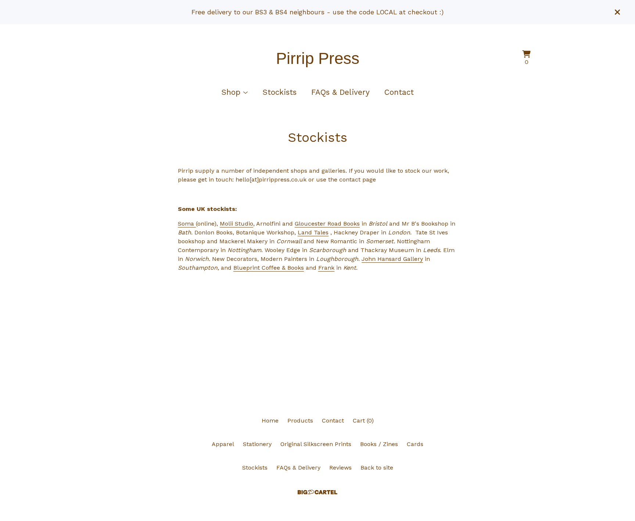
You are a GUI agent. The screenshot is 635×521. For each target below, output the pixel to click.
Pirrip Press (317, 58)
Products (300, 420)
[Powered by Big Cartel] (317, 492)
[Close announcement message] (617, 12)
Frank (326, 267)
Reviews (340, 467)
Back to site (376, 467)
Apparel (223, 444)
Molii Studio (236, 223)
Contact (399, 92)
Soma (187, 223)
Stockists (279, 92)
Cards (415, 444)
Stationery (257, 444)
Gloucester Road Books (327, 223)
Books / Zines (379, 444)
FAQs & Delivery (340, 92)
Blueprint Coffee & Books (268, 267)
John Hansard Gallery (392, 258)
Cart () (363, 420)
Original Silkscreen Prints (315, 444)
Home (270, 420)
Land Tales (313, 232)
